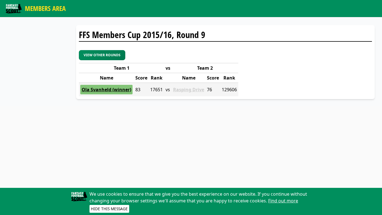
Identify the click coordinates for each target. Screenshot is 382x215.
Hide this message (109, 208)
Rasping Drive (188, 90)
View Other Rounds (102, 55)
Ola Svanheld (96, 90)
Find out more (283, 201)
